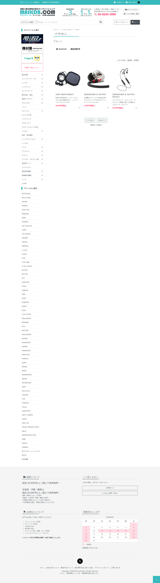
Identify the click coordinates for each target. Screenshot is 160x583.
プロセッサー (26, 123)
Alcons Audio (26, 198)
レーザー (25, 83)
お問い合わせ (131, 2)
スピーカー (25, 111)
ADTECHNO (26, 193)
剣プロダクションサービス (31, 451)
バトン (24, 107)
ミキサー (25, 131)
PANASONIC (26, 350)
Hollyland (25, 290)
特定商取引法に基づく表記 (84, 568)
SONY (24, 387)
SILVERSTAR (26, 383)
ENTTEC (25, 274)
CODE (24, 230)
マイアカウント (121, 22)
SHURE (24, 379)
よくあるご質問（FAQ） (110, 493)
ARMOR (25, 206)
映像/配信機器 (26, 175)
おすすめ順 (121, 60)
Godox (24, 286)
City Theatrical (27, 226)
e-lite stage (25, 262)
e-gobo (24, 254)
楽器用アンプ (26, 163)
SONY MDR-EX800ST (65, 94)
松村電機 (25, 459)
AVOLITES (25, 210)
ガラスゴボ (25, 103)
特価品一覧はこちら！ (32, 67)
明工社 (24, 455)
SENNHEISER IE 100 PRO (95, 94)
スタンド (25, 155)
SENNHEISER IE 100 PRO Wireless (123, 95)
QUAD (24, 363)
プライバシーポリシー (102, 568)
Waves (24, 431)
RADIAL (24, 367)
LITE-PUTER (26, 314)
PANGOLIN (26, 354)
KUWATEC (25, 302)
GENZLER (25, 282)
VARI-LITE (25, 423)
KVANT (24, 306)
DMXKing (25, 246)
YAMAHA (25, 447)
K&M (23, 294)
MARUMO (25, 322)
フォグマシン (26, 87)
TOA (23, 399)
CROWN (25, 238)
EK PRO (25, 270)
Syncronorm (26, 391)
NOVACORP (26, 342)
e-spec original (27, 266)
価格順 (129, 60)
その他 (24, 183)
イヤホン (77, 29)
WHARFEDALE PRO (29, 435)
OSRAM (24, 346)
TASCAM (25, 395)
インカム (25, 143)
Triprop (24, 407)
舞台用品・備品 (27, 95)
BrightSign (25, 214)
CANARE (25, 222)
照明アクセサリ (27, 99)
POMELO (25, 358)
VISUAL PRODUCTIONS (30, 427)
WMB (24, 439)
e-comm (25, 250)
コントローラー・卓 (29, 79)
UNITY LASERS (27, 415)
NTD (23, 326)
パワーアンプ (26, 119)
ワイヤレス (25, 151)
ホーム (56, 29)
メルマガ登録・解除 (131, 14)
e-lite (23, 258)
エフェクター (26, 167)
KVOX (24, 310)
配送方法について (67, 568)
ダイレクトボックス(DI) (30, 127)
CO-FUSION (26, 234)
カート (135, 22)
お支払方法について (52, 568)
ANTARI (24, 202)
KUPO (24, 298)
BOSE (24, 218)
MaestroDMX (26, 318)
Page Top (156, 579)
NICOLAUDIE (26, 334)
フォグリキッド (27, 91)
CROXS (24, 242)
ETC (23, 278)
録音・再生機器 (27, 135)
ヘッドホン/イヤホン (66, 29)
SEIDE (24, 371)
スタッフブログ (131, 10)
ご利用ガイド (119, 2)
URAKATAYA (26, 411)
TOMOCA (25, 403)
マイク (24, 147)
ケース (24, 179)
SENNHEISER (27, 375)
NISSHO (25, 338)
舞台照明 (25, 75)
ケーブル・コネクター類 (30, 159)
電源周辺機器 (26, 171)
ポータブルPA (26, 115)
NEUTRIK (25, 330)
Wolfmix (24, 443)
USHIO (24, 419)
